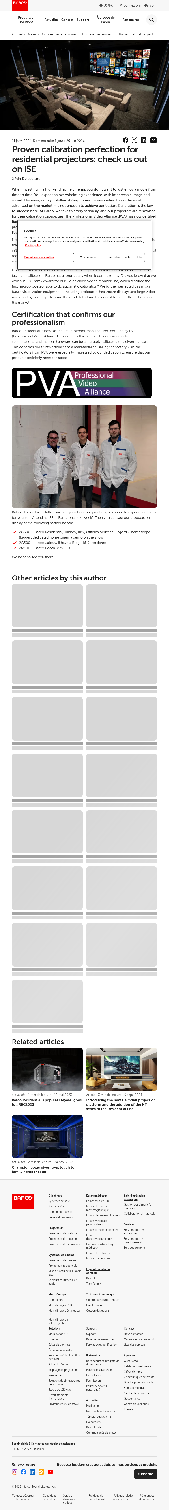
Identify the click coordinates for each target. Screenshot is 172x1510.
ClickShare (55, 1195)
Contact (67, 20)
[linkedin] (143, 140)
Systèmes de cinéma (61, 1255)
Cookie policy (33, 245)
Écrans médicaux (96, 1195)
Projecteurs (56, 1228)
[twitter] (134, 140)
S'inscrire (145, 1474)
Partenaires (130, 20)
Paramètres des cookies (39, 257)
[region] (84, 245)
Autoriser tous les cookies (125, 257)
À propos (129, 1355)
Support (83, 20)
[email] (153, 140)
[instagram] (14, 1472)
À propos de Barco (106, 20)
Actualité (51, 20)
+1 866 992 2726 (28, 1449)
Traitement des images (100, 1294)
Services (129, 1224)
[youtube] (50, 1472)
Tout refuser (88, 257)
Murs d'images (57, 1294)
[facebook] (125, 140)
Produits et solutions (26, 20)
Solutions (54, 1328)
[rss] (41, 1472)
